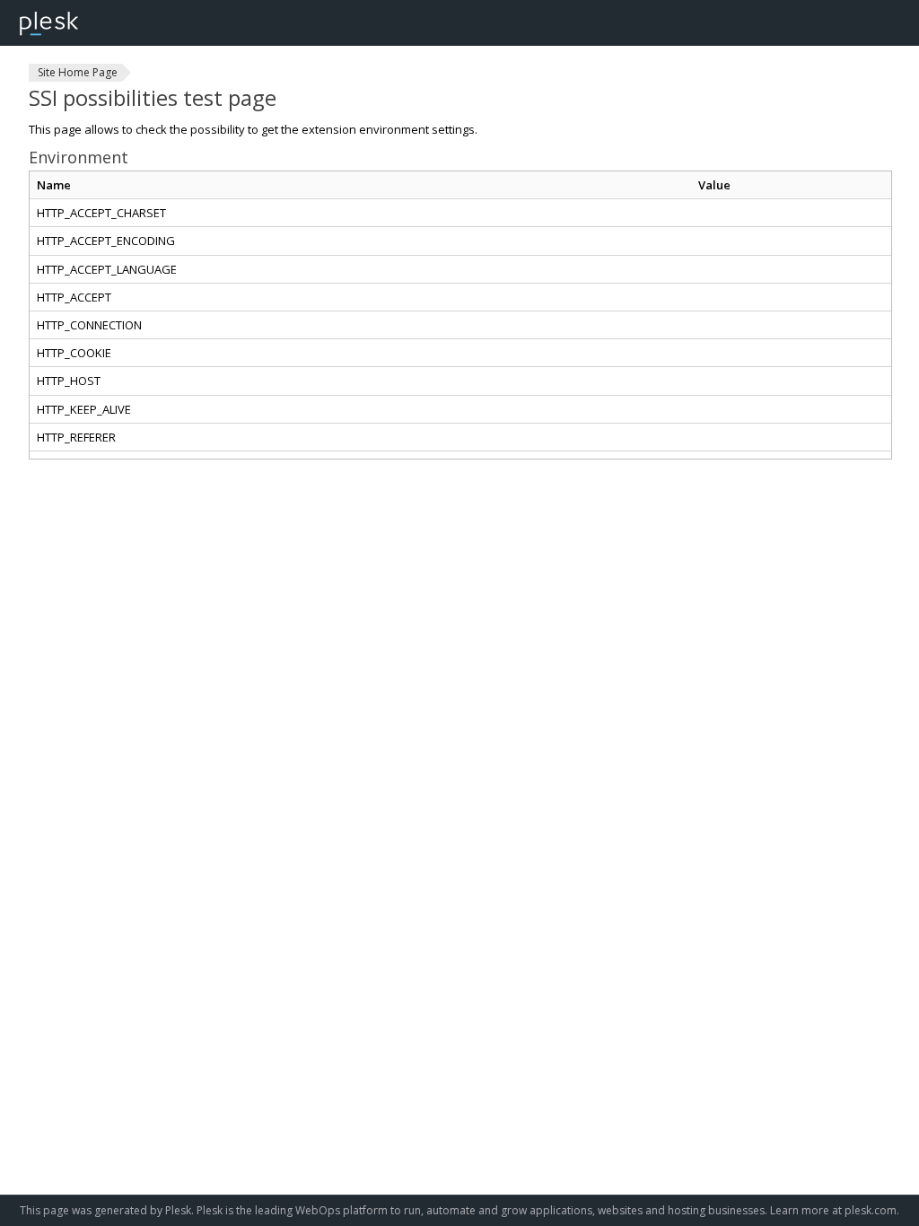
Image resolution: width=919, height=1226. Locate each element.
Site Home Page (78, 72)
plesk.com (871, 1210)
